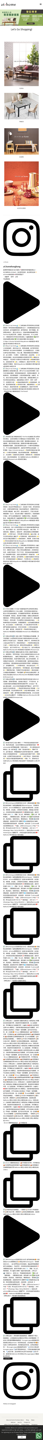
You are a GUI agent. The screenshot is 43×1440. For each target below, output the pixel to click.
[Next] (41, 18)
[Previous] (2, 18)
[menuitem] (15, 1420)
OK (22, 1437)
